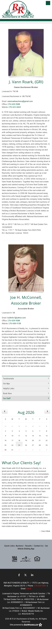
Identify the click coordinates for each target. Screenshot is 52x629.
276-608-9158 (15, 323)
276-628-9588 (14, 104)
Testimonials (8, 378)
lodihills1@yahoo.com (16, 318)
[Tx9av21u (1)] (25, 559)
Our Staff (7, 398)
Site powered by (17, 625)
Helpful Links (8, 388)
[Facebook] (19, 574)
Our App (6, 383)
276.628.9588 (40, 586)
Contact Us (38, 546)
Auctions (19, 546)
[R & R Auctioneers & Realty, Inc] (18, 9)
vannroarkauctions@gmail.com (20, 101)
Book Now (7, 393)
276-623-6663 (15, 107)
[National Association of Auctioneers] (15, 559)
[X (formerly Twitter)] (25, 574)
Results (28, 546)
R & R (28, 588)
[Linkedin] (32, 574)
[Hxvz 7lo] (37, 559)
